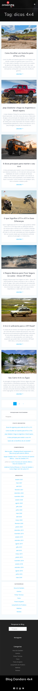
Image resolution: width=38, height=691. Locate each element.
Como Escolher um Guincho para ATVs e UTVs (19, 430)
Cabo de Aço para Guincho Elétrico (19, 453)
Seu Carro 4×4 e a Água (19, 378)
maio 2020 (19, 513)
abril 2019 (19, 550)
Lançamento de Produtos (19, 605)
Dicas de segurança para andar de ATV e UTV (19, 427)
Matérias (19, 608)
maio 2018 (19, 577)
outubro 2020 (19, 500)
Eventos (19, 591)
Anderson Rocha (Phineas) (12, 467)
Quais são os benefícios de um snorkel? (19, 441)
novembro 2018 (19, 560)
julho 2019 (19, 547)
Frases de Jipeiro (19, 601)
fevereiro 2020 (19, 523)
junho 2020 (19, 510)
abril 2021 (19, 486)
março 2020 (19, 520)
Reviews (19, 612)
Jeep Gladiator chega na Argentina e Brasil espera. (19, 434)
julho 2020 (19, 506)
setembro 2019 (19, 540)
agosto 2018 (19, 571)
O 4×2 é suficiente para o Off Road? (19, 326)
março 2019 (19, 554)
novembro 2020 (19, 496)
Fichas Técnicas (19, 595)
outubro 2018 (19, 564)
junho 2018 (19, 574)
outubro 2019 (19, 537)
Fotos (19, 598)
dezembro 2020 (19, 493)
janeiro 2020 (19, 527)
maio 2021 (19, 483)
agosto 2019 (19, 544)
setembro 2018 (19, 567)
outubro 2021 (19, 479)
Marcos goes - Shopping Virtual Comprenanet (18, 451)
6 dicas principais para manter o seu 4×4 (19, 437)
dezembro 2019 (19, 530)
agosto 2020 (19, 503)
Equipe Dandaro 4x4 (9, 456)
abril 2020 (19, 517)
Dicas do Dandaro (19, 588)
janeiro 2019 (19, 557)
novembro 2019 (19, 533)
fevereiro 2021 (19, 489)
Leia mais (19, 74)
